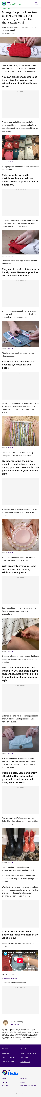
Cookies (23, 1078)
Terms (4, 1082)
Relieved (5, 1053)
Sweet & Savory (8, 1057)
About (4, 1078)
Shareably (6, 1049)
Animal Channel (8, 1062)
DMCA (22, 1082)
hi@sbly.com (15, 1024)
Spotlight (24, 1057)
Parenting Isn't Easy (28, 1053)
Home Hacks (25, 1062)
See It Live (24, 1049)
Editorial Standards (20, 982)
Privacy (5, 1086)
